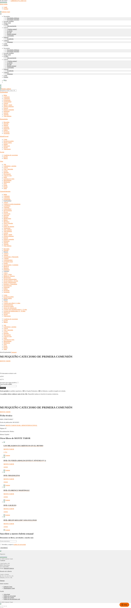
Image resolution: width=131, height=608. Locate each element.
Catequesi (13, 352)
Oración (6, 225)
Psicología (6, 132)
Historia (6, 125)
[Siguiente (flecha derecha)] (2, 607)
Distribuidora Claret (9, 588)
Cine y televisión (8, 169)
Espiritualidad (4, 92)
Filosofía (6, 124)
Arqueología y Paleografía (11, 257)
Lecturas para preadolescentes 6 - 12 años (15, 309)
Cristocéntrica (7, 209)
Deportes (6, 172)
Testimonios (7, 228)
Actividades (10, 35)
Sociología (7, 133)
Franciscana (7, 213)
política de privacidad (20, 544)
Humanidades (4, 119)
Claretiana (6, 207)
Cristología (7, 98)
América (6, 253)
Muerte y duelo (8, 105)
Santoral (6, 113)
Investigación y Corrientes (11, 265)
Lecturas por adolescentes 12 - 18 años (14, 311)
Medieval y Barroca (9, 276)
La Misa (6, 24)
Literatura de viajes (9, 179)
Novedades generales (13, 19)
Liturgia (6, 103)
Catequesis (7, 97)
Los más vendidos (9, 21)
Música (6, 158)
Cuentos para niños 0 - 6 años (12, 303)
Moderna (6, 268)
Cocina (6, 171)
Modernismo (7, 277)
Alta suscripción (11, 26)
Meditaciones (7, 218)
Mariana (6, 217)
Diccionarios (7, 174)
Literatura (6, 127)
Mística (6, 220)
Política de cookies (9, 597)
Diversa (6, 212)
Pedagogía (6, 128)
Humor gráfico (8, 142)
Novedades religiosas (13, 18)
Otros (5, 183)
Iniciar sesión (3, 4)
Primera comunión (9, 109)
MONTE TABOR (5, 361)
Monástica (6, 221)
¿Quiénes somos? (12, 29)
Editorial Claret (8, 586)
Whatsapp (10, 42)
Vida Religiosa (8, 231)
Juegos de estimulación (10, 308)
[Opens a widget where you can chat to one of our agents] (124, 605)
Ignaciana (6, 215)
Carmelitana (7, 205)
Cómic (5, 139)
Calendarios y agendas (10, 166)
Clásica (6, 273)
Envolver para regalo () (8, 382)
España (6, 263)
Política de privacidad (10, 596)
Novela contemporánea (10, 279)
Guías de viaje (8, 175)
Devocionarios (8, 210)
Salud (5, 188)
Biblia (5, 95)
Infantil (6, 144)
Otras (1, 161)
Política (6, 130)
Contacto (6, 40)
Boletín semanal (11, 34)
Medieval (6, 266)
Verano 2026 (7, 23)
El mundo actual (8, 261)
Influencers (7, 146)
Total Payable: (4, 384)
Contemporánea (8, 260)
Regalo (6, 187)
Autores (2, 191)
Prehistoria (7, 269)
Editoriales (7, 191)
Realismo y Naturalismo (10, 284)
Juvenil (6, 147)
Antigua (6, 255)
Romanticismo (8, 285)
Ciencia (6, 167)
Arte (5, 164)
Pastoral (6, 108)
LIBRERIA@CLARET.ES (18, 1)
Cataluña (6, 258)
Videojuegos (7, 149)
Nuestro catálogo (6, 89)
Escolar (2, 152)
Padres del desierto (9, 226)
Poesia (5, 185)
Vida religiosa (7, 116)
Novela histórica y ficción (11, 281)
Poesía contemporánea (10, 282)
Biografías (6, 122)
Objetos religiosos (9, 106)
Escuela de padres (9, 141)
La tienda (9, 31)
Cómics (6, 301)
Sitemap (2, 580)
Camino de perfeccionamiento (12, 204)
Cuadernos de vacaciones (11, 155)
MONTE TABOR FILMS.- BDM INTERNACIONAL (21, 425)
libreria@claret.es (9, 568)
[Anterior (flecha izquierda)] (0, 607)
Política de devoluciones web (12, 599)
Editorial (6, 37)
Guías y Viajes (8, 274)
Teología (6, 114)
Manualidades (7, 180)
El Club (9, 32)
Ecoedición (10, 39)
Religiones (7, 111)
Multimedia (7, 182)
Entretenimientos (8, 304)
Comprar (3, 388)
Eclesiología (7, 100)
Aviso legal (7, 594)
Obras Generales (8, 223)
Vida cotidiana (8, 229)
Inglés (5, 177)
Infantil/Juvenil (4, 136)
